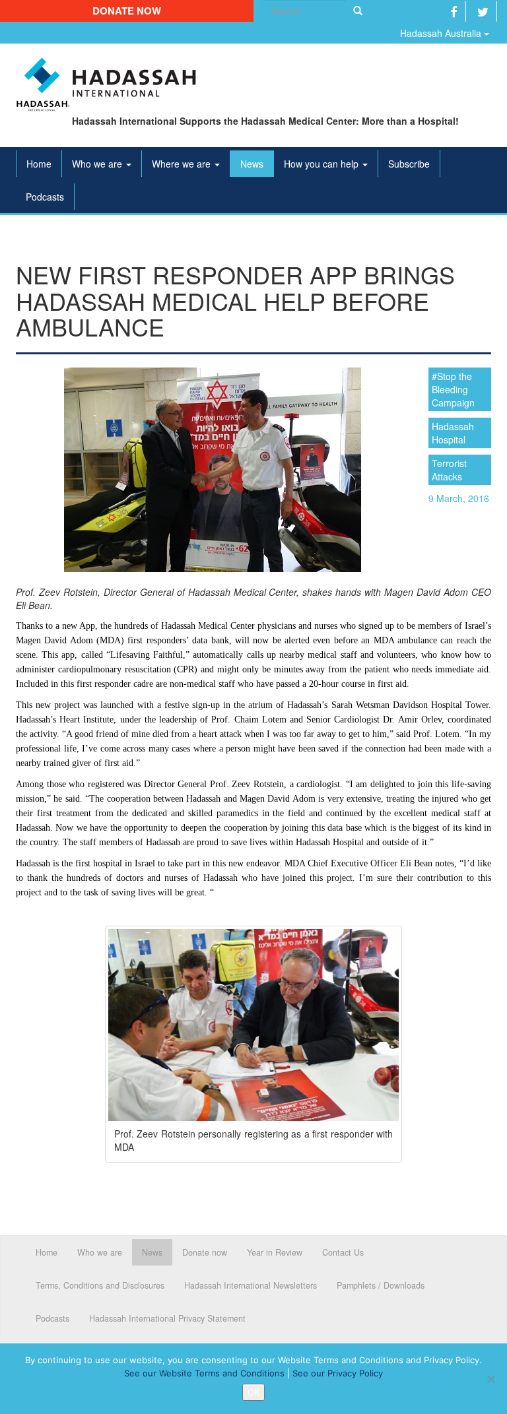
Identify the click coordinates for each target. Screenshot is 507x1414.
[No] (490, 1379)
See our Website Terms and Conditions (204, 1373)
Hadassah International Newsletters (250, 1285)
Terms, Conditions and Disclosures (100, 1285)
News (251, 163)
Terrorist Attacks (449, 470)
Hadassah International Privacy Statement (167, 1318)
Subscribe (409, 163)
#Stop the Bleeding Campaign (453, 389)
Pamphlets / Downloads (380, 1285)
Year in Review (274, 1252)
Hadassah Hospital (453, 433)
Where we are (182, 163)
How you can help (322, 163)
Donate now (126, 10)
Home (38, 163)
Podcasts (45, 196)
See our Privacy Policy (337, 1373)
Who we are (98, 163)
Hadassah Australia (442, 33)
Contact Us (343, 1252)
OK (253, 1392)
